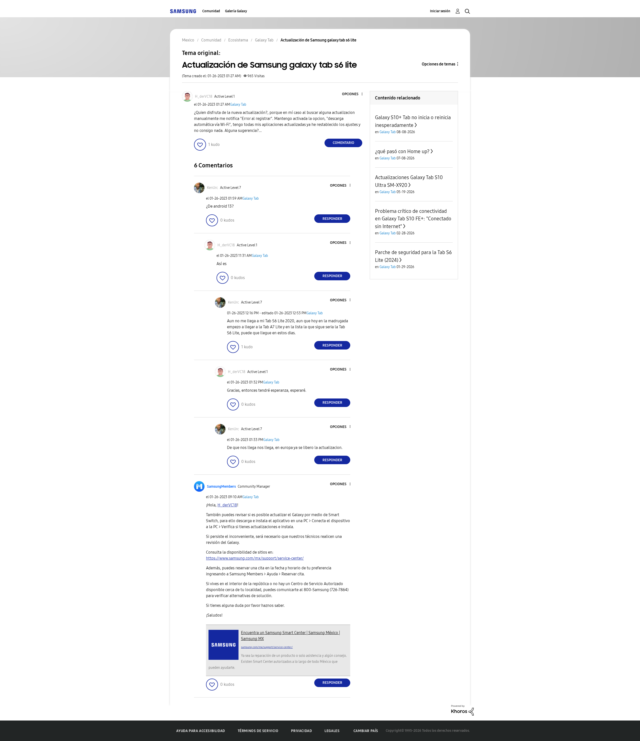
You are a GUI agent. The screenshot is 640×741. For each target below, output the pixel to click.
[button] (353, 94)
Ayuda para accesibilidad (200, 731)
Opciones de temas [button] (438, 64)
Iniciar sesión (440, 11)
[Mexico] (183, 11)
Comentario (343, 143)
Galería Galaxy (236, 11)
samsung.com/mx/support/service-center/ (267, 647)
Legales (332, 731)
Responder (332, 219)
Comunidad (211, 11)
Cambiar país (366, 731)
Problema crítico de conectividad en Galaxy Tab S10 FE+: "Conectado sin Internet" (413, 218)
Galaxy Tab (238, 104)
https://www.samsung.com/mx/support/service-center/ (255, 558)
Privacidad (301, 731)
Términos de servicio (258, 731)
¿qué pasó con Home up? (402, 151)
